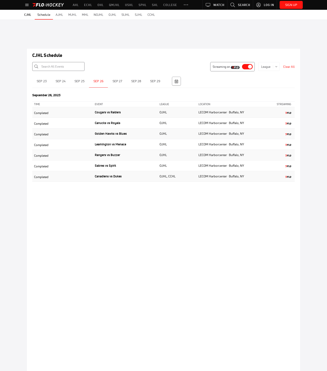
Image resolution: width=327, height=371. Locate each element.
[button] (186, 5)
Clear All (289, 66)
